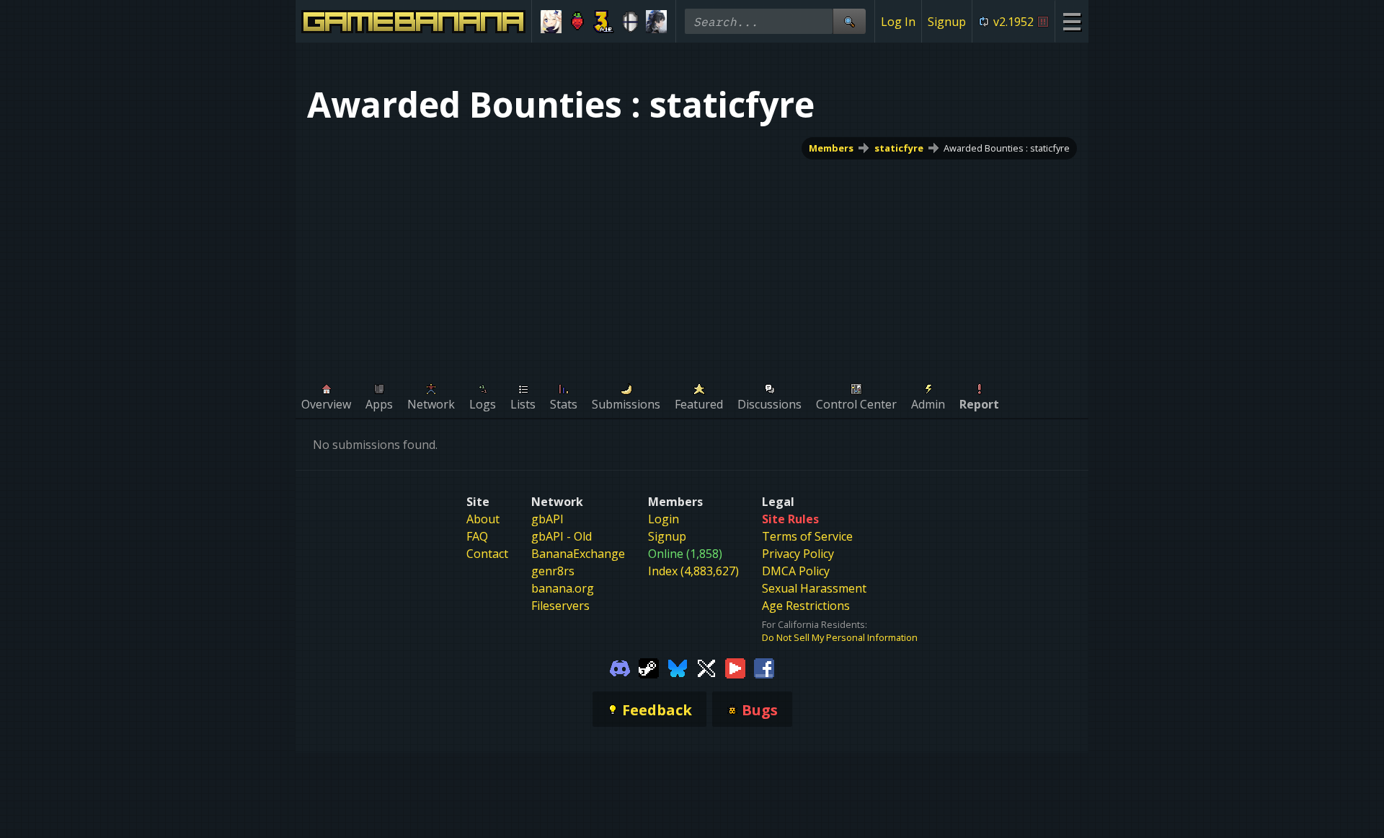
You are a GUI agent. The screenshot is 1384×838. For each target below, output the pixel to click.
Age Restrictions (806, 606)
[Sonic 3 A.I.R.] (603, 21)
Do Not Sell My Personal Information (840, 637)
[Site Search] (849, 21)
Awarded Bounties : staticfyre (1007, 147)
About (483, 519)
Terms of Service (807, 536)
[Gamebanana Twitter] (706, 667)
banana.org (562, 588)
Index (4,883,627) (693, 571)
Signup (947, 22)
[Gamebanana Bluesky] (677, 667)
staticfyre (898, 147)
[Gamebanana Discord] (619, 667)
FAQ (477, 536)
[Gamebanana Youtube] (735, 667)
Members (831, 147)
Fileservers (560, 606)
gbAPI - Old (561, 536)
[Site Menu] (1071, 21)
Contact (487, 554)
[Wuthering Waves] (656, 21)
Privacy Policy (798, 554)
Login (663, 519)
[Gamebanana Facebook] (764, 667)
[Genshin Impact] (551, 21)
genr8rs (553, 571)
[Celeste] (577, 21)
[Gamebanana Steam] (648, 667)
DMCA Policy (796, 571)
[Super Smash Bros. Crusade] (630, 21)
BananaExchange (578, 554)
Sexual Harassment (814, 588)
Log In (898, 22)
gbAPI (547, 519)
